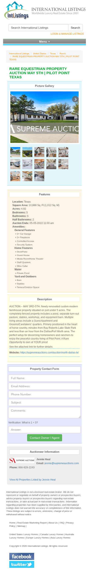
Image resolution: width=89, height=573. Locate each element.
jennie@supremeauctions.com (61, 463)
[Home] (44, 10)
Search (75, 27)
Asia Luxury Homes (60, 537)
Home (12, 522)
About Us (53, 522)
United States (39, 53)
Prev (13, 99)
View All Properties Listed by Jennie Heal (33, 479)
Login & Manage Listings (67, 33)
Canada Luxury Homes (52, 534)
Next (75, 99)
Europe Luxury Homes (37, 537)
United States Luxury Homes (23, 534)
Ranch (63, 53)
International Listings (19, 53)
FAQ (62, 522)
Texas (53, 53)
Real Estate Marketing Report (32, 522)
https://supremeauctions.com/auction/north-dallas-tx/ (49, 352)
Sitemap (21, 526)
